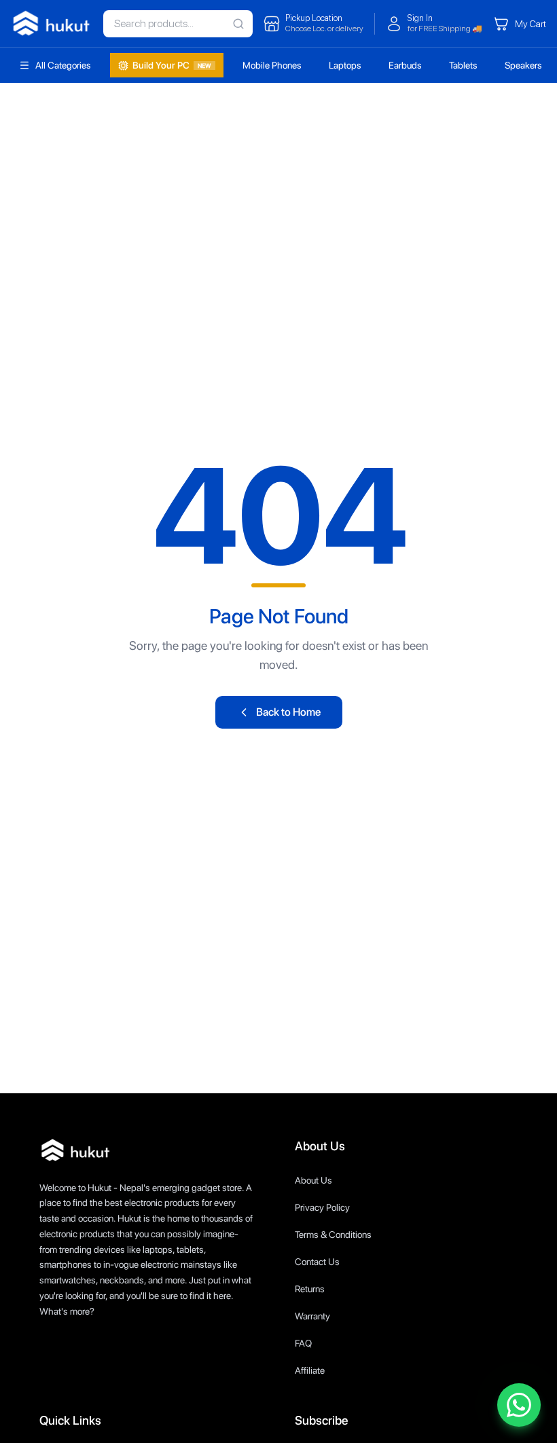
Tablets (463, 65)
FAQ (303, 1343)
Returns (310, 1288)
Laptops (345, 65)
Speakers (523, 65)
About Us (313, 1180)
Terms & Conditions (333, 1234)
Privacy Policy (322, 1207)
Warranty (312, 1316)
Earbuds (405, 65)
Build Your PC (171, 65)
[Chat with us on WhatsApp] (519, 1405)
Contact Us (317, 1261)
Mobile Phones (272, 65)
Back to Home (288, 712)
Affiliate (310, 1370)
